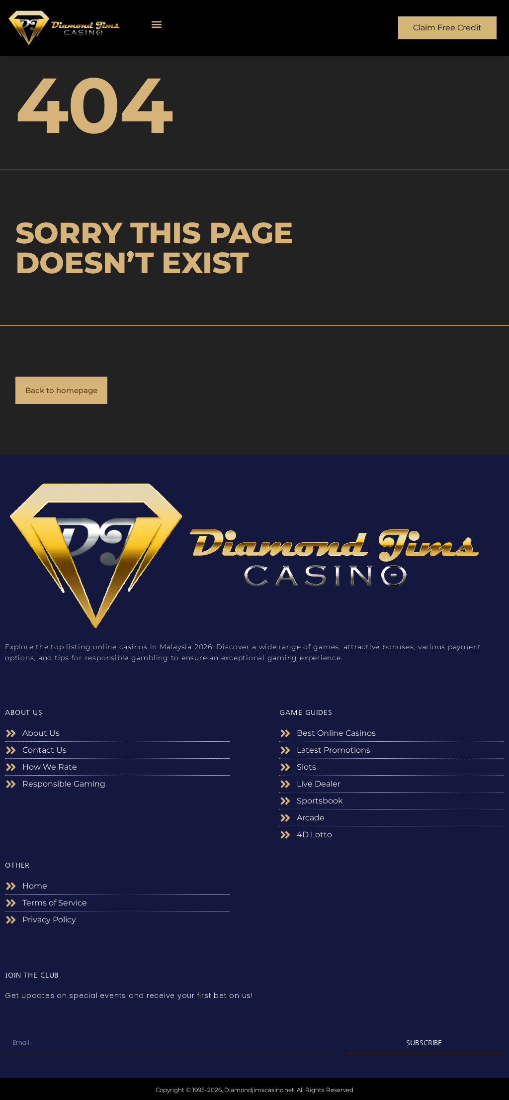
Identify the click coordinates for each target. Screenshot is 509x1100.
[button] (157, 24)
